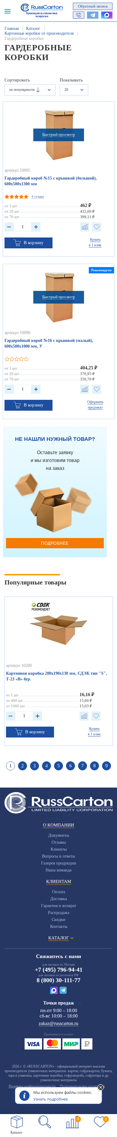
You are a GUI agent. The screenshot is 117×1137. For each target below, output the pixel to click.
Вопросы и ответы (58, 856)
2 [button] (22, 765)
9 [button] (106, 765)
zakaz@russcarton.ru (58, 1023)
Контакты (58, 926)
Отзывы (59, 842)
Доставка (58, 899)
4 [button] (46, 765)
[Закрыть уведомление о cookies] (101, 1088)
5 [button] (58, 765)
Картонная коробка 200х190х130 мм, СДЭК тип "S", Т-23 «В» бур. (56, 676)
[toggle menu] (7, 10)
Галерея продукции (58, 863)
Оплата (58, 892)
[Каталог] (16, 1122)
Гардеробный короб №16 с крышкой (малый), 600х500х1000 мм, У (48, 343)
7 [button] (82, 765)
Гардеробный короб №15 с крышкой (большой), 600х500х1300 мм (50, 181)
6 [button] (70, 765)
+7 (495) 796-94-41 (58, 969)
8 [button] (94, 765)
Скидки (58, 919)
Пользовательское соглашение (82, 1086)
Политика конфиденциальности (32, 1086)
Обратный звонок (93, 6)
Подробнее (55, 543)
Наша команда (58, 870)
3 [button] (34, 765)
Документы (58, 835)
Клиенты (59, 849)
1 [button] (10, 765)
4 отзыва (38, 196)
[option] (58, 671)
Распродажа (58, 912)
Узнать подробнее (50, 1099)
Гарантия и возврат (58, 905)
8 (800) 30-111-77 (58, 980)
